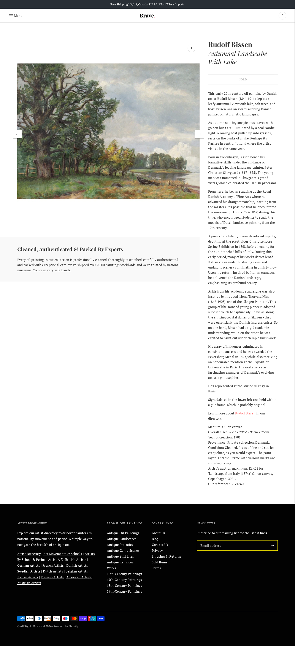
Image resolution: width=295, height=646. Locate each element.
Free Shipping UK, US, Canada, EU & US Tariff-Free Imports (147, 4)
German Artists (28, 565)
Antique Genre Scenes (123, 550)
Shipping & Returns (166, 556)
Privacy (157, 550)
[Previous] (17, 134)
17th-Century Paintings (124, 579)
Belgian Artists (77, 571)
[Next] (199, 134)
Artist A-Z (55, 559)
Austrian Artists (29, 583)
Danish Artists (77, 565)
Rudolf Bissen (245, 413)
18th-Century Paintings (124, 585)
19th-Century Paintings (124, 591)
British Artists (75, 559)
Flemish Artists (52, 577)
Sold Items (159, 562)
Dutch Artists (53, 571)
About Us (158, 533)
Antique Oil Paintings (123, 533)
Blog (155, 539)
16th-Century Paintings (124, 574)
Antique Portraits (120, 544)
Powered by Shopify (66, 626)
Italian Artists (27, 577)
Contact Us (160, 544)
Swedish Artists (28, 571)
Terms (156, 568)
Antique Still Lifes (120, 556)
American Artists (79, 577)
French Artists (53, 565)
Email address (210, 540)
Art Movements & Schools (62, 554)
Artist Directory (29, 554)
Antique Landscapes (121, 539)
